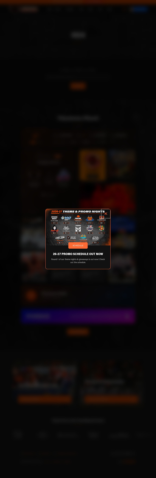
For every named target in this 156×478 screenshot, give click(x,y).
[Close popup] (105, 213)
